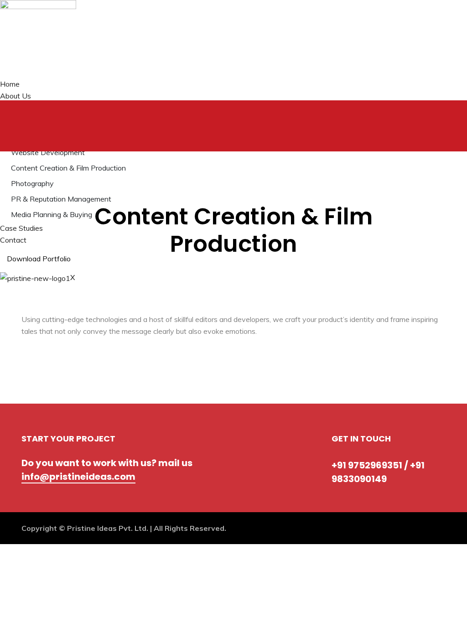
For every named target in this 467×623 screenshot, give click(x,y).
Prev (41, 264)
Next (70, 264)
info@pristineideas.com (78, 476)
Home (10, 83)
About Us (15, 95)
